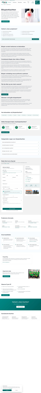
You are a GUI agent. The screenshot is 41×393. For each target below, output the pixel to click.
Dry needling (10, 115)
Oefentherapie (24, 115)
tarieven (35, 222)
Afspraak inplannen (12, 0)
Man (7, 175)
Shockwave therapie (35, 115)
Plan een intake (4, 94)
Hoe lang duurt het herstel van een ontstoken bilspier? (9, 154)
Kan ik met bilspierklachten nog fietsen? (7, 148)
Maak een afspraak (37, 2)
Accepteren (7, 390)
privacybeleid (10, 388)
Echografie (14, 115)
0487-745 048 (2, 0)
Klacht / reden (5, 170)
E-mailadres (4, 180)
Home (2, 4)
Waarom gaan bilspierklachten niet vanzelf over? (9, 142)
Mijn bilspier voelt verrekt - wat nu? (7, 151)
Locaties (24, 2)
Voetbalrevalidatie (4, 115)
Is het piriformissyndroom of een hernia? (7, 145)
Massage (19, 115)
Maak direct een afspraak (32, 241)
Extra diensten (33, 2)
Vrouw (17, 175)
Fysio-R (28, 2)
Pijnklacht (9, 2)
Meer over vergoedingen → (6, 262)
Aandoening (14, 2)
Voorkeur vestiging (5, 198)
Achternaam (14, 177)
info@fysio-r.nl (7, 0)
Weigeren (16, 390)
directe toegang (5, 222)
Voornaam (4, 177)
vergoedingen (31, 222)
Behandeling (20, 2)
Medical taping (29, 115)
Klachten (5, 4)
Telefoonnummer (5, 183)
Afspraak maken (6, 276)
